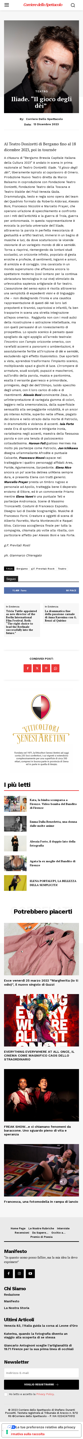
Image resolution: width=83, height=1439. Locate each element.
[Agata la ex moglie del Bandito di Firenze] (15, 863)
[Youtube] (30, 1273)
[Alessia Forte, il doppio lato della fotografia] (15, 843)
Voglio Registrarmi (39, 1384)
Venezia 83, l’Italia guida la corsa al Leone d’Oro (41, 1326)
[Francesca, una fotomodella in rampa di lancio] (41, 1170)
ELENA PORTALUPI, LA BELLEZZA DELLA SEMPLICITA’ (53, 883)
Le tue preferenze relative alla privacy (45, 1427)
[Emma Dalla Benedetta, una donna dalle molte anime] (15, 824)
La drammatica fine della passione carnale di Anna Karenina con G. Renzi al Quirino (61, 616)
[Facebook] (28, 668)
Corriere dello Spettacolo (44, 119)
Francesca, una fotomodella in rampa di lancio (41, 1202)
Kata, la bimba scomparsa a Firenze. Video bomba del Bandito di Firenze (53, 804)
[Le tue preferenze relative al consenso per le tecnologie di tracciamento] (7, 1432)
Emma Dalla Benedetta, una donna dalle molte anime (53, 824)
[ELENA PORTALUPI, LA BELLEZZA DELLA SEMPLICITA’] (15, 883)
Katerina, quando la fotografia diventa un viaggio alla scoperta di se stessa (35, 1335)
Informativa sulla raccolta (25, 1434)
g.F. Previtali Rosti (43, 568)
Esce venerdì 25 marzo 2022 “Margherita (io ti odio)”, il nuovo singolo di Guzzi (41, 982)
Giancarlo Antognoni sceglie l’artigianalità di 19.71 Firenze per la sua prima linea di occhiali (39, 1347)
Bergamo (22, 568)
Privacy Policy (45, 1394)
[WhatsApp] (55, 668)
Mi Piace (71, 590)
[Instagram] (19, 1273)
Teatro (41, 91)
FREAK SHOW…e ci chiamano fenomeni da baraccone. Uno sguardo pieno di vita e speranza (37, 1130)
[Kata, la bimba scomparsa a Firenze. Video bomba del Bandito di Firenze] (15, 804)
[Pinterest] (46, 668)
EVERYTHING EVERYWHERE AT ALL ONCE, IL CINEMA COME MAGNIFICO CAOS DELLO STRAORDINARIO (39, 1055)
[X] (37, 668)
